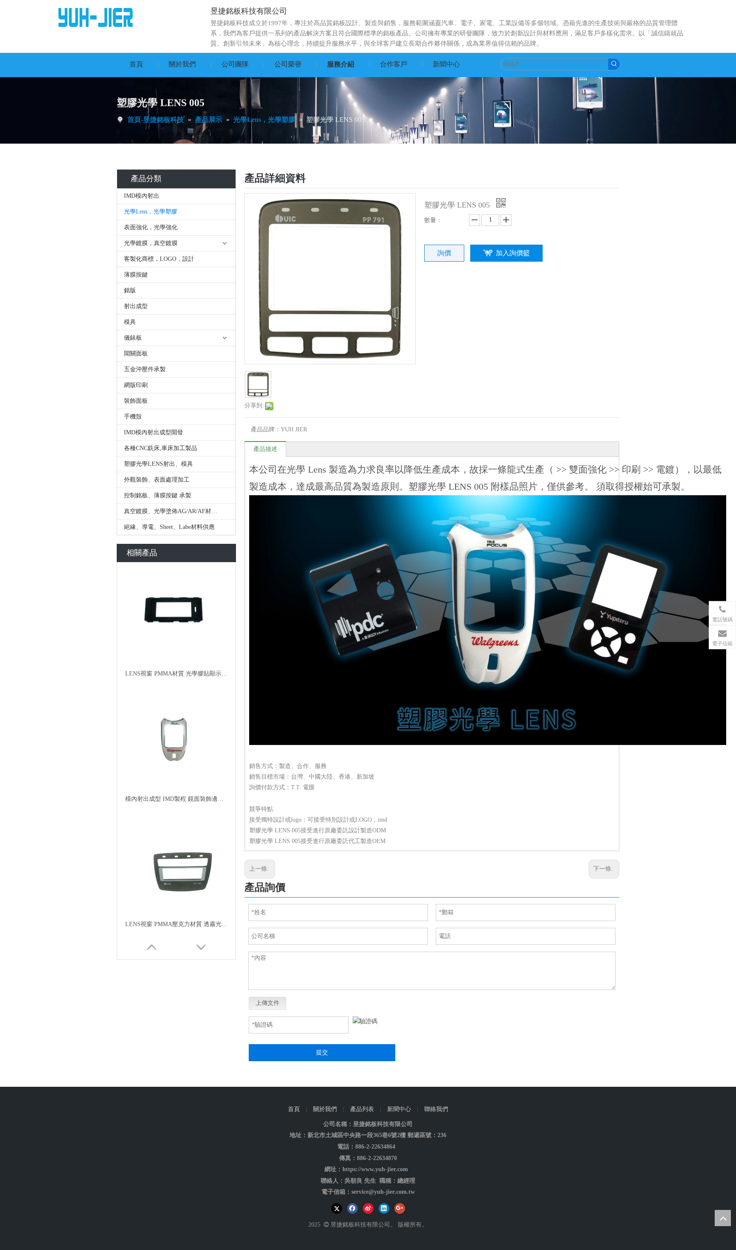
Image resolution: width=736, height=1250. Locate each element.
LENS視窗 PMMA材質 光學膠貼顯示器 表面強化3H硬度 (176, 673)
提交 (322, 1052)
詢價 (444, 253)
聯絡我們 (436, 1109)
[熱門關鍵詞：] (614, 64)
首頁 (294, 1109)
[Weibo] (368, 1208)
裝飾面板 (136, 401)
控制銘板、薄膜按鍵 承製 (162, 495)
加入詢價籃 (513, 253)
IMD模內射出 (141, 196)
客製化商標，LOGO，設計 (159, 259)
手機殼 (133, 416)
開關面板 (136, 353)
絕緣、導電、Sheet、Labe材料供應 (169, 527)
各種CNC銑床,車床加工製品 (160, 448)
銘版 (130, 290)
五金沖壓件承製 (145, 369)
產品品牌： (266, 429)
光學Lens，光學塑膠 (150, 211)
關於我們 (325, 1109)
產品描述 (265, 449)
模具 (130, 322)
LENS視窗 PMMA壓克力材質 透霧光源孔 (176, 924)
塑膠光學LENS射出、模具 (158, 464)
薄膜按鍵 (136, 274)
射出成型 (136, 306)
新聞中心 (399, 1109)
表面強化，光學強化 (151, 227)
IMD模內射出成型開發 (153, 432)
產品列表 (362, 1109)
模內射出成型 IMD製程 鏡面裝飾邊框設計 (176, 799)
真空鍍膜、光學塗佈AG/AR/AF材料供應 (176, 511)
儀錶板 (133, 338)
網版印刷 (136, 385)
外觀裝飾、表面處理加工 (157, 479)
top (723, 1218)
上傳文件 (267, 1003)
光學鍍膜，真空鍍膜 (151, 243)
